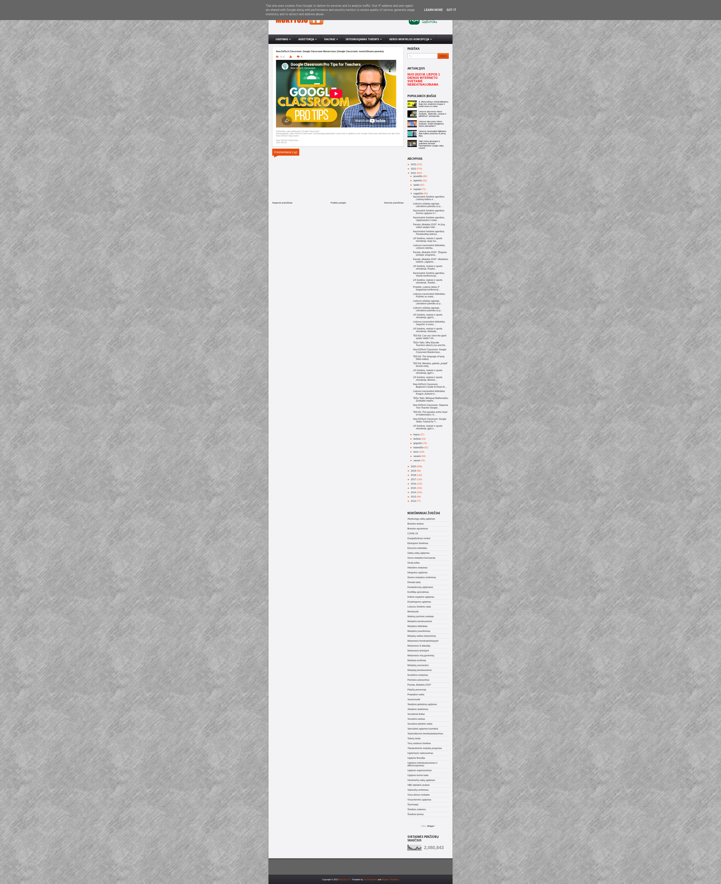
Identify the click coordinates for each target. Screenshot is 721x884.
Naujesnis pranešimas (282, 203)
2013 (414, 496)
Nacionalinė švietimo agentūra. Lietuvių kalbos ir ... (429, 198)
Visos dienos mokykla (418, 795)
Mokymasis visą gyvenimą (420, 655)
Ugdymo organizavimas (419, 770)
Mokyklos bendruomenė (419, 621)
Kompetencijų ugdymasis (420, 587)
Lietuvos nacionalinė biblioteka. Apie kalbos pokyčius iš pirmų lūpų (433, 133)
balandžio (418, 447)
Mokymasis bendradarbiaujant (422, 641)
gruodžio (418, 176)
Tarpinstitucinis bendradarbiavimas (425, 733)
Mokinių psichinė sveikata (420, 616)
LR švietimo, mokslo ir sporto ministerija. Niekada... (427, 330)
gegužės (418, 443)
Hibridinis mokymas (417, 567)
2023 (414, 164)
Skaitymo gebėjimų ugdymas (422, 704)
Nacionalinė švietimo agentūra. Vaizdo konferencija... (429, 274)
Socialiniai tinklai (416, 714)
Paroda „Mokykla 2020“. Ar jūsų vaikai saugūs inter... (429, 225)
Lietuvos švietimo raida (419, 606)
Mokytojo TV (344, 879)
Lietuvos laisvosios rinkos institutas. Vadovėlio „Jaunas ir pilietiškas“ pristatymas (432, 113)
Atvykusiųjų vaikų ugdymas (421, 519)
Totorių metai (414, 738)
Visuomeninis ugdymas (419, 799)
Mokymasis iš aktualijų (418, 645)
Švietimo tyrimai (415, 814)
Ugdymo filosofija (416, 758)
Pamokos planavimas (418, 680)
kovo (416, 452)
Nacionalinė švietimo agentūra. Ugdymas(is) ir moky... (429, 219)
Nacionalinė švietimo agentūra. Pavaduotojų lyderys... (429, 232)
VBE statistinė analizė (418, 785)
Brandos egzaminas (417, 528)
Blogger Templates (390, 879)
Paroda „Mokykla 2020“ (419, 685)
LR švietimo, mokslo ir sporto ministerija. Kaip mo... (427, 239)
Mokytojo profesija (416, 660)
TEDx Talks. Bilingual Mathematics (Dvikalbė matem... (430, 399)
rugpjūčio (418, 193)
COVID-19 (412, 533)
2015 (414, 488)
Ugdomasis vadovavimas (420, 753)
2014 (414, 492)
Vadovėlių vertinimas (418, 790)
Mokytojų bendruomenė (419, 670)
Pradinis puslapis (338, 203)
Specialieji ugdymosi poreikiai (422, 728)
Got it (451, 10)
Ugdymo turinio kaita (417, 775)
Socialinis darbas (416, 719)
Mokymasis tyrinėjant (418, 650)
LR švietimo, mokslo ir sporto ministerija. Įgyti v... (427, 371)
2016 (414, 483)
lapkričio (418, 180)
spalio (416, 185)
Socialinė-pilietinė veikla (419, 724)
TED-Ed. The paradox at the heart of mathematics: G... (430, 413)
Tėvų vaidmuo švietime (419, 743)
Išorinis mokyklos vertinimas (421, 577)
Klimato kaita (414, 582)
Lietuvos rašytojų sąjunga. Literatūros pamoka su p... (427, 205)
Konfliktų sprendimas (418, 592)
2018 (414, 475)
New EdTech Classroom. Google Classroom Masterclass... (429, 350)
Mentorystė (413, 611)
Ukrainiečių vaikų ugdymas (421, 780)
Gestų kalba (413, 562)
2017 (414, 479)
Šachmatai (412, 804)
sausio (417, 460)
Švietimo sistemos (416, 809)
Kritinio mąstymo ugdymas (420, 597)
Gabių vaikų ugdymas (418, 553)
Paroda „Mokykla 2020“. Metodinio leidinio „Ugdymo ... (430, 260)
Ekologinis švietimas (417, 543)
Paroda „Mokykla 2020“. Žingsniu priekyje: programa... (430, 253)
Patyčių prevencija (416, 689)
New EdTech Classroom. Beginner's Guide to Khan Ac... (430, 385)
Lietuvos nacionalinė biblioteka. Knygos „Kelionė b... (429, 392)
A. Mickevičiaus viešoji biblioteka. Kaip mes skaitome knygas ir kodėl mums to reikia (434, 104)
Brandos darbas (415, 523)
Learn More (433, 10)
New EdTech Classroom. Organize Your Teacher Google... (430, 406)
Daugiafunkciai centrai (418, 538)
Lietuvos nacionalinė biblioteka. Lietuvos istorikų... (429, 246)
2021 (414, 173)
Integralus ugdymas (417, 572)
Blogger (430, 826)
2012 (414, 501)
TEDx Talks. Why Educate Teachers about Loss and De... (430, 344)
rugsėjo (417, 189)
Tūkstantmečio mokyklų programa (424, 748)
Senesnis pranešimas (394, 203)
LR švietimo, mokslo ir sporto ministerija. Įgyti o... (427, 427)
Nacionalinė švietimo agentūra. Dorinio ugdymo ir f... (429, 212)
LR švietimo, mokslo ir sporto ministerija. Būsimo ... (427, 378)
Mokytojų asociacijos (418, 665)
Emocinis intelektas (417, 548)
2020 (414, 466)
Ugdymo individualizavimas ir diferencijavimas (422, 764)
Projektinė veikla (415, 694)
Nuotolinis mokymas (417, 675)
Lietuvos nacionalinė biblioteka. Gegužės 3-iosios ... (429, 323)
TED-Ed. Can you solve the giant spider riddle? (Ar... (429, 337)
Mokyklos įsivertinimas (418, 631)
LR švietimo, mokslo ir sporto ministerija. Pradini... (427, 267)
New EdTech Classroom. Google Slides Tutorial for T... (429, 420)
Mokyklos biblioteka (417, 626)
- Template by (363, 879)
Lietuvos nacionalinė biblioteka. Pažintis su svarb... (429, 295)
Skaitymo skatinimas (417, 709)
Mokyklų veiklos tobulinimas (421, 636)
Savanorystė (413, 699)
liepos (416, 434)
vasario (417, 456)
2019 (414, 471)
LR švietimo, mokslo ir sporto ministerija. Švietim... (427, 281)
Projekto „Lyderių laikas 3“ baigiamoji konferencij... (426, 288)
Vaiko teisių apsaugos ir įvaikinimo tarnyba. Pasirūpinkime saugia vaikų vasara (431, 144)
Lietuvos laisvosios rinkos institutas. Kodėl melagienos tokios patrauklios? (431, 123)
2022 (414, 168)
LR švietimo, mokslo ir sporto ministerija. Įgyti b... (427, 316)
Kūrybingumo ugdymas (419, 602)
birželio (417, 439)
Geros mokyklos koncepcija (421, 558)
